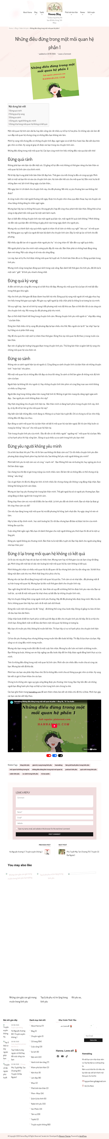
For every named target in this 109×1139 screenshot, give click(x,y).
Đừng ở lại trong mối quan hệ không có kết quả (28, 124)
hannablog (58, 765)
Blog (35, 12)
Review (82, 12)
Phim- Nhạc (35, 1093)
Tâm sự (16, 1046)
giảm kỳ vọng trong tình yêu (42, 765)
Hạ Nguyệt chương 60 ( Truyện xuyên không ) (18, 1033)
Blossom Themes (65, 1136)
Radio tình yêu (36, 1103)
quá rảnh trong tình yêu (88, 769)
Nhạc (33, 1083)
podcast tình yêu (71, 769)
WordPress (83, 1136)
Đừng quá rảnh (16, 110)
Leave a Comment (64, 54)
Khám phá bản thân (38, 1067)
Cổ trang (22, 1064)
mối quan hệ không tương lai (19, 769)
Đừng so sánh (15, 117)
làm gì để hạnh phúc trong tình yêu (77, 765)
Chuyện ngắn (36, 1036)
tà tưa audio (45, 774)
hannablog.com (35, 692)
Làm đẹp (34, 1077)
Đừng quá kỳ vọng (17, 114)
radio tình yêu (14, 774)
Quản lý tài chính (37, 1098)
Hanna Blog (54, 14)
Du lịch (33, 1051)
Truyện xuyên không (17, 1027)
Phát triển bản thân (71, 12)
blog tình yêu (24, 765)
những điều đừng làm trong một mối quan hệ (47, 769)
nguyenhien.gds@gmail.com (95, 1081)
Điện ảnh (34, 1057)
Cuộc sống (14, 1044)
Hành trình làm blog (38, 1062)
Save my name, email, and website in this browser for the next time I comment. (44, 829)
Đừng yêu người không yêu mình (23, 120)
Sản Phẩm (35, 1109)
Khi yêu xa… (77, 997)
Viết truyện (91, 12)
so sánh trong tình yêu (30, 774)
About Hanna (27, 12)
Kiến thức (34, 1072)
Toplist (42, 12)
